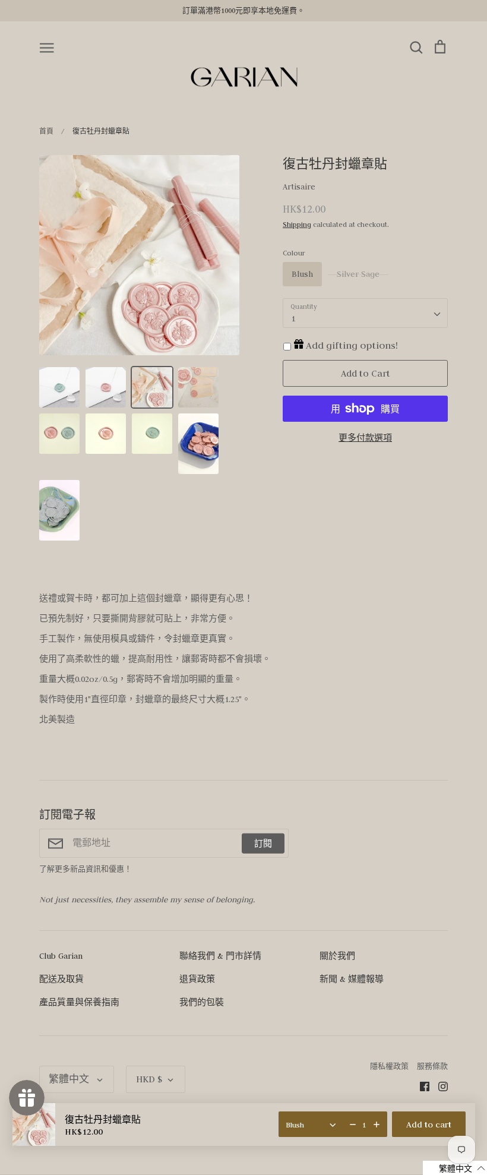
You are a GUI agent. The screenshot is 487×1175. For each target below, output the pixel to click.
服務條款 (432, 1066)
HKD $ (149, 1079)
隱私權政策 (389, 1066)
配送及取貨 (61, 979)
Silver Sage (358, 274)
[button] (455, 1168)
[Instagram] (438, 1086)
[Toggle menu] (47, 47)
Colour (294, 252)
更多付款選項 (365, 437)
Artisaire (299, 186)
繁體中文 (70, 1079)
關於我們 (337, 955)
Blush (302, 274)
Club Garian (61, 955)
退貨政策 (197, 979)
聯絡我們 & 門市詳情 (220, 955)
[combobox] (365, 313)
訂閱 (263, 843)
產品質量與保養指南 (79, 1002)
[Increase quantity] (376, 1124)
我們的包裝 (201, 1002)
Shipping (297, 224)
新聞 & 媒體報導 (352, 979)
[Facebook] (420, 1086)
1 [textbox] (293, 318)
